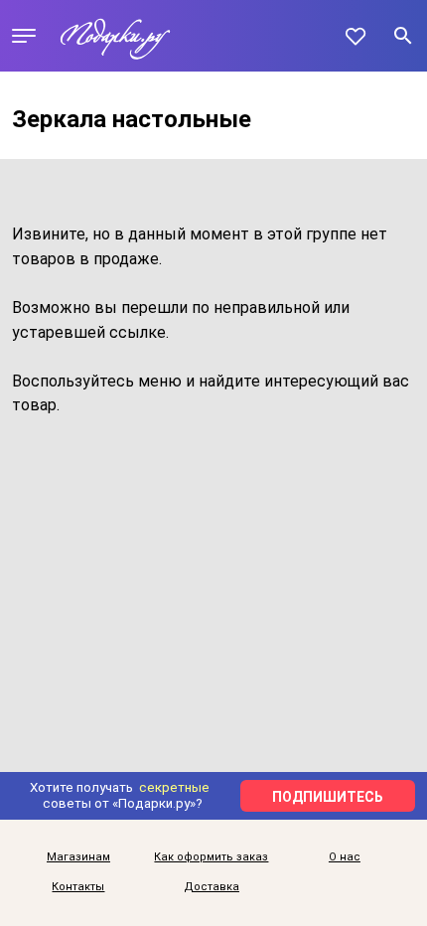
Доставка (211, 887)
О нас (344, 857)
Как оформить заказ (211, 857)
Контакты (78, 887)
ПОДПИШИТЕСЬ (327, 797)
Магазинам (78, 857)
